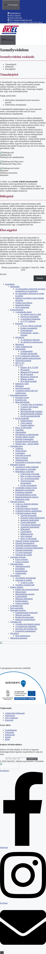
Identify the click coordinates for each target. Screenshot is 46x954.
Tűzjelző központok (28, 515)
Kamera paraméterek (28, 328)
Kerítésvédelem (21, 601)
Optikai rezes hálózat (23, 303)
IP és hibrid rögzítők (28, 381)
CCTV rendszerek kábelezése (27, 356)
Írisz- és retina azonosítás (30, 476)
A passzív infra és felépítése (31, 404)
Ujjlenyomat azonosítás (29, 474)
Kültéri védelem (16, 587)
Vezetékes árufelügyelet (24, 585)
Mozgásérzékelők (22, 402)
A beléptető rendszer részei (26, 488)
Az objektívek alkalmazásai (31, 342)
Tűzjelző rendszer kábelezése (27, 541)
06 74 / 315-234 (15, 15)
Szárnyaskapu (21, 451)
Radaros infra (25, 409)
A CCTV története (27, 321)
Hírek (7, 739)
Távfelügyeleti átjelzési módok (27, 624)
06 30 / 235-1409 (15, 18)
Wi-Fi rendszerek (22, 307)
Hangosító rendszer (18, 610)
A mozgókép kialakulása (30, 319)
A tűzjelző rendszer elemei (26, 513)
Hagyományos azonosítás (25, 469)
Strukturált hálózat (22, 305)
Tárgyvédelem (26, 423)
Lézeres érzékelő (22, 603)
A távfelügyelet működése (25, 626)
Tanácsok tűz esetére (23, 555)
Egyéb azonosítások (28, 485)
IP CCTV (19, 365)
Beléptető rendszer (17, 465)
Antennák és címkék (23, 580)
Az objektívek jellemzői (30, 340)
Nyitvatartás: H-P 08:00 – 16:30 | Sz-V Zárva (25, 22)
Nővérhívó (14, 633)
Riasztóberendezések (18, 395)
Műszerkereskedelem (18, 638)
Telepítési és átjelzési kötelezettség (29, 548)
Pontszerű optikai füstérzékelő (32, 518)
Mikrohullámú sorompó (24, 594)
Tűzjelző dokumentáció (24, 543)
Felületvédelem (26, 421)
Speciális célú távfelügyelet (26, 629)
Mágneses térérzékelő (24, 599)
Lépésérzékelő (21, 596)
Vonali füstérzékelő (28, 522)
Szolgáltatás (10, 284)
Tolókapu (19, 448)
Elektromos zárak (22, 499)
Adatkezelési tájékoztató (15, 713)
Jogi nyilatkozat (11, 718)
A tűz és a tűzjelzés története (26, 504)
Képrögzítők (20, 349)
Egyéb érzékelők (22, 418)
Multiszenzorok (26, 534)
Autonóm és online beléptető (26, 467)
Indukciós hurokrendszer (25, 619)
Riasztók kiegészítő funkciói (26, 441)
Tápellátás (19, 430)
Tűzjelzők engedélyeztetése (26, 545)
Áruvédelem (15, 576)
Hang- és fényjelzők (23, 428)
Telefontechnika (16, 564)
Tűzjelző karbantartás (24, 550)
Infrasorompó (20, 592)
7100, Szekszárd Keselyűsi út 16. (20, 20)
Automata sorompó (18, 557)
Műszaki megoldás (22, 615)
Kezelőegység (21, 400)
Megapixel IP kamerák (29, 372)
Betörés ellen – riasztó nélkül (27, 444)
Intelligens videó (22, 384)
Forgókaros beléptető (23, 492)
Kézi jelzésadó (26, 536)
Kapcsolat (9, 720)
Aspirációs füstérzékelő (29, 527)
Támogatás (9, 732)
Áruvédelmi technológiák (25, 578)
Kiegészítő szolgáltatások (25, 631)
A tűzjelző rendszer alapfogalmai (28, 511)
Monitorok (19, 344)
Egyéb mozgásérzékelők (30, 416)
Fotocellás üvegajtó (23, 455)
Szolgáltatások (11, 730)
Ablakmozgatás (21, 460)
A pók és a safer (26, 582)
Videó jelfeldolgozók (23, 347)
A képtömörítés (26, 351)
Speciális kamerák (22, 388)
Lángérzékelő (25, 532)
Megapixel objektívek (29, 377)
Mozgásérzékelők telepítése (31, 411)
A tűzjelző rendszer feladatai (26, 508)
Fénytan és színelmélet (29, 317)
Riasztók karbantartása (24, 439)
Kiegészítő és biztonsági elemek (28, 462)
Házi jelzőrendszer (22, 636)
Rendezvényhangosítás (24, 617)
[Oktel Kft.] (10, 33)
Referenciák (10, 735)
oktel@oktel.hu (15, 13)
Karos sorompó (21, 559)
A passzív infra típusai (29, 407)
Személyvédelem (27, 425)
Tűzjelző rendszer (17, 502)
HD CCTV (20, 363)
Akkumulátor (20, 432)
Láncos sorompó (22, 562)
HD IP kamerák (26, 374)
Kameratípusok (26, 330)
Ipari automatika (16, 608)
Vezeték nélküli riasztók (24, 437)
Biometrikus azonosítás (24, 471)
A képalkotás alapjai (23, 312)
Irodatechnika (20, 573)
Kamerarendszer (16, 310)
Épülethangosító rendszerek (26, 613)
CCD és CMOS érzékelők (31, 326)
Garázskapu (20, 453)
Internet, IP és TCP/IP (29, 367)
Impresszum (10, 715)
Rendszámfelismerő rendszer (26, 497)
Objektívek (19, 337)
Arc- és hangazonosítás (29, 478)
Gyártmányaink (16, 606)
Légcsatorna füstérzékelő (30, 525)
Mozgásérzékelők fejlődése (31, 414)
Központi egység (22, 397)
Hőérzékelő (25, 529)
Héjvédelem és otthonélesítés (27, 434)
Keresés (3, 274)
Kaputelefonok (21, 571)
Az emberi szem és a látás (30, 314)
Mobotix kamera (27, 379)
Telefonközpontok (22, 566)
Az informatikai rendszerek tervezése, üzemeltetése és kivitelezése (30, 290)
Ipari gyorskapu (21, 458)
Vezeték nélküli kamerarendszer (28, 358)
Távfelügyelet (15, 622)
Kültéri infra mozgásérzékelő (27, 589)
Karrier (8, 737)
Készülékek (20, 569)
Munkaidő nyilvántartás (24, 490)
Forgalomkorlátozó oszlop (25, 495)
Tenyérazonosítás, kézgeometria (27, 482)
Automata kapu (16, 446)
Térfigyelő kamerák (23, 360)
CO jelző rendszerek (23, 552)
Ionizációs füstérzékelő (29, 520)
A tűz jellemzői (21, 506)
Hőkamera (19, 386)
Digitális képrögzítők (28, 354)
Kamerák (19, 323)
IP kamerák (25, 370)
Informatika (15, 286)
